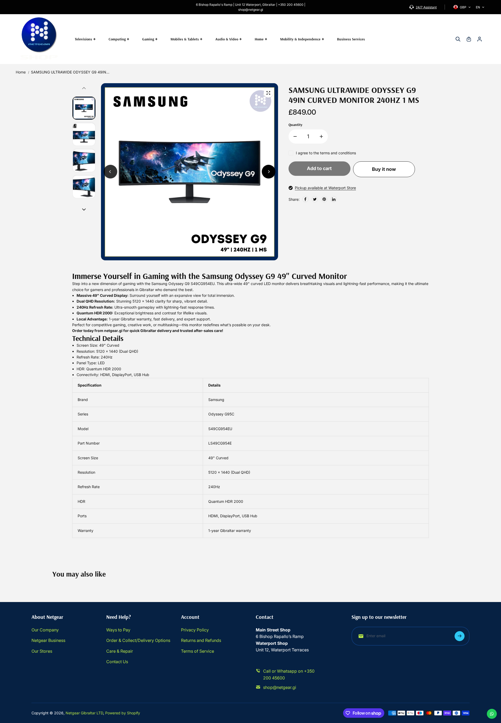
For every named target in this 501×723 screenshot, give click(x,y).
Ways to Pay (118, 629)
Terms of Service (197, 651)
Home (21, 72)
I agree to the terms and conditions (326, 153)
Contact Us (117, 661)
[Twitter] (315, 199)
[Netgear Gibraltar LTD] (39, 39)
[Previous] (110, 171)
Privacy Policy (195, 629)
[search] (458, 39)
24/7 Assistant (426, 7)
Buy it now (384, 169)
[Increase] (321, 136)
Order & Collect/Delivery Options (138, 640)
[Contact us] (492, 714)
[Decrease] (295, 136)
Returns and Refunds (201, 640)
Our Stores (41, 651)
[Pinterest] (324, 199)
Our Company (45, 629)
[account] (479, 39)
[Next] (268, 171)
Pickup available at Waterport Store (325, 188)
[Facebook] (305, 199)
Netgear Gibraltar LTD (84, 713)
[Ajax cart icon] (469, 39)
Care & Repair (119, 651)
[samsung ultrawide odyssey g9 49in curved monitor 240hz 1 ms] (268, 93)
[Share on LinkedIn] (334, 199)
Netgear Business (48, 640)
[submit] (460, 636)
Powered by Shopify (122, 713)
